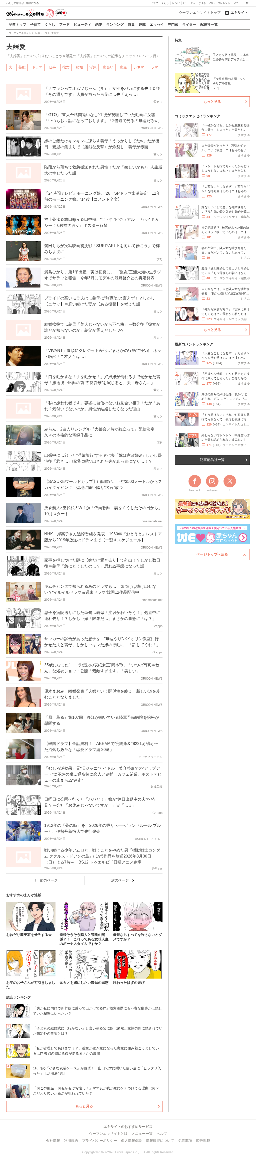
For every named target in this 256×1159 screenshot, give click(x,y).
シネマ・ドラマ (146, 67)
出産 (123, 67)
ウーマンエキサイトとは (108, 1134)
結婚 (79, 67)
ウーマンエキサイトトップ (200, 12)
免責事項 (185, 1141)
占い (212, 3)
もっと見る (84, 1106)
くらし (165, 3)
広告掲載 (203, 1141)
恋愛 (98, 24)
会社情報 (53, 1141)
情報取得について (160, 1141)
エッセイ (157, 24)
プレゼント (224, 3)
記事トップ (17, 24)
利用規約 (71, 1141)
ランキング (115, 24)
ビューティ (189, 3)
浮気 (93, 67)
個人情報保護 (131, 1141)
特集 (131, 24)
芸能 (22, 67)
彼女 (66, 67)
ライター (189, 24)
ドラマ (37, 67)
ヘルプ (161, 1134)
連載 (142, 24)
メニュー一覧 (241, 3)
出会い (108, 67)
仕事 (52, 67)
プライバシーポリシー (99, 1141)
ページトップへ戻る (212, 554)
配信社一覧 (209, 24)
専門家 (173, 24)
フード (64, 24)
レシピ (176, 3)
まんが (202, 3)
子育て (154, 3)
